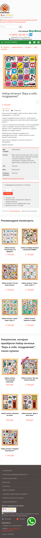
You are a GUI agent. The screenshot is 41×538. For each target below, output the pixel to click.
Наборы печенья (17, 47)
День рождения (15, 211)
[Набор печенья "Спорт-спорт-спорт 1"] (30, 271)
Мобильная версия (9, 502)
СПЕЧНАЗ (6, 47)
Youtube (22, 519)
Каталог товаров (10, 42)
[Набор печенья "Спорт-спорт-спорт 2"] (10, 307)
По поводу (28, 47)
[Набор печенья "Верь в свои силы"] (30, 402)
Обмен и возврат (8, 490)
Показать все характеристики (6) (13, 178)
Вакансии (6, 482)
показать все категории (29, 211)
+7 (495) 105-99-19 (19, 34)
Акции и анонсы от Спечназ (13, 498)
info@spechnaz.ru (15, 39)
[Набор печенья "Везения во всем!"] (10, 402)
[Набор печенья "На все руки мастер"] (10, 271)
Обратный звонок (27, 39)
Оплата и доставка (9, 478)
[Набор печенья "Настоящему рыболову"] (10, 366)
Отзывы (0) (17, 110)
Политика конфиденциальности (14, 474)
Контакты (6, 486)
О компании (7, 471)
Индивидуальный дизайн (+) (17, 185)
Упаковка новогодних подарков (14, 494)
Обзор (7, 110)
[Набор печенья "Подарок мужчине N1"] (10, 437)
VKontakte (8, 519)
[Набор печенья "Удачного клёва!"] (30, 307)
